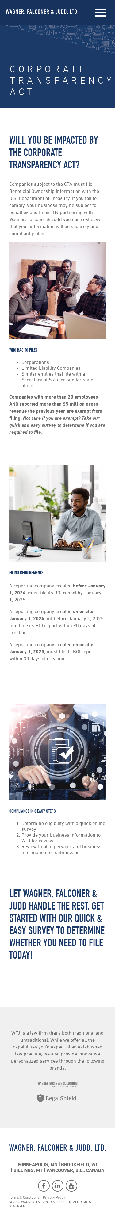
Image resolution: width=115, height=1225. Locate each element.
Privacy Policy (54, 1198)
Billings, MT (28, 1170)
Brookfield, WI (79, 1164)
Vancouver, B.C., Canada (75, 1170)
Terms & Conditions (24, 1198)
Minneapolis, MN (37, 1164)
